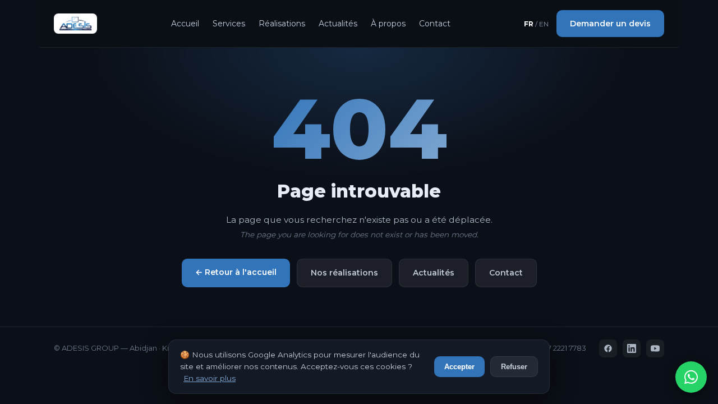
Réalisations (282, 24)
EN (544, 24)
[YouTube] (655, 348)
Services (229, 24)
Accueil (185, 24)
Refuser (514, 366)
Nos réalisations (344, 273)
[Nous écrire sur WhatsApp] (691, 377)
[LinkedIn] (632, 348)
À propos (388, 24)
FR (528, 24)
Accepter (459, 366)
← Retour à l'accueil (236, 272)
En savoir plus (209, 378)
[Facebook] (608, 348)
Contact (434, 24)
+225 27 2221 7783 (556, 347)
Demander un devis (610, 24)
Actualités (338, 24)
